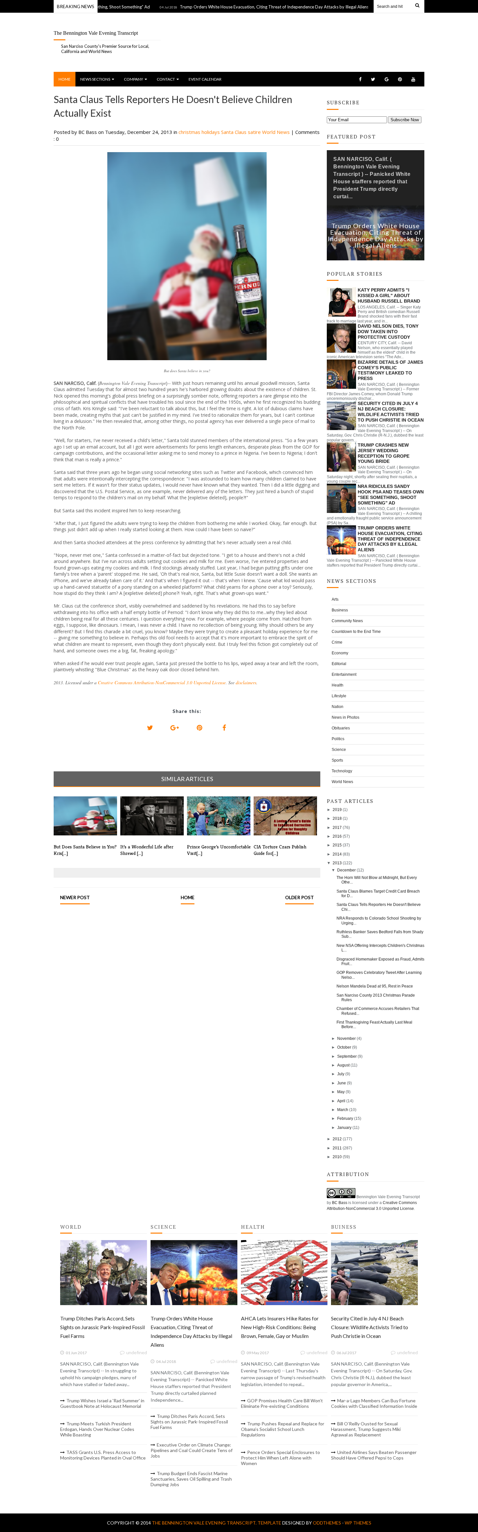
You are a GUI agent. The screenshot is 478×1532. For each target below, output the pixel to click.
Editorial (339, 663)
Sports (337, 760)
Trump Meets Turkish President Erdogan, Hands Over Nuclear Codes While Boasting (97, 1429)
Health (337, 685)
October (344, 1047)
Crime (337, 642)
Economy (340, 653)
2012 (337, 1139)
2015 (337, 845)
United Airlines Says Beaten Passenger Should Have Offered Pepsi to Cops (374, 1454)
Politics (338, 739)
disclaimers (246, 682)
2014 (337, 854)
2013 (337, 863)
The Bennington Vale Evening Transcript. (205, 1522)
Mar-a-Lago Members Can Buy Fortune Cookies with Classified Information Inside (374, 1403)
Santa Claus (234, 132)
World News (276, 132)
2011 (337, 1148)
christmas (190, 132)
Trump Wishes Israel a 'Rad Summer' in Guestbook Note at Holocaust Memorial (102, 1403)
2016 (337, 836)
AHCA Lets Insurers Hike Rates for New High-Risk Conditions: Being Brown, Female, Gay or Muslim (280, 1327)
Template (269, 1522)
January (344, 1127)
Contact (166, 79)
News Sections (95, 79)
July (340, 1074)
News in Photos (345, 717)
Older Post (299, 897)
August (343, 1065)
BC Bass (339, 1202)
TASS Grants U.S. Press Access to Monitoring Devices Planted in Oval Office (103, 1454)
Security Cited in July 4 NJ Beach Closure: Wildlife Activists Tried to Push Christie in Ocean (391, 411)
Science (339, 749)
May (341, 1092)
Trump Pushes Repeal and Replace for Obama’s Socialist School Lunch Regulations (282, 1429)
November (346, 1038)
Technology (342, 771)
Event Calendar (205, 79)
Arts (335, 599)
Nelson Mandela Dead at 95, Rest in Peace (375, 986)
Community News (347, 621)
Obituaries (341, 728)
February (345, 1118)
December (346, 870)
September (347, 1056)
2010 (337, 1157)
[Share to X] (149, 728)
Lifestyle (339, 696)
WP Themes (358, 1522)
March (342, 1109)
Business (340, 610)
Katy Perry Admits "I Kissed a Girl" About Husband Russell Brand (389, 295)
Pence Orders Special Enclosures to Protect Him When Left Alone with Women (280, 1457)
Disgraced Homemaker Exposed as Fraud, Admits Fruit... (380, 961)
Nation (337, 706)
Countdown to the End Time (356, 631)
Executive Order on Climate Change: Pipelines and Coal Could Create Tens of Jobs (191, 1450)
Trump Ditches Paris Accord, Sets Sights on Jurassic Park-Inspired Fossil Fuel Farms (102, 1327)
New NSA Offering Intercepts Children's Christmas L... (380, 947)
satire (255, 132)
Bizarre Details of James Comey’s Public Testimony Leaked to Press (390, 370)
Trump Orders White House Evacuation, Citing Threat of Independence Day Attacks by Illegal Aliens (243, 6)
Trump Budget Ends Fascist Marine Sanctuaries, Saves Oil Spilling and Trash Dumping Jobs (191, 1479)
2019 (337, 809)
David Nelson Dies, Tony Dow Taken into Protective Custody (388, 331)
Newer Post (75, 897)
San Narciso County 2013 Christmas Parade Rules (376, 997)
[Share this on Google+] (174, 728)
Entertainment (344, 674)
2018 (337, 818)
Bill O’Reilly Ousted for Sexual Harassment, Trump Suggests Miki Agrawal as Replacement (366, 1429)
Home (65, 79)
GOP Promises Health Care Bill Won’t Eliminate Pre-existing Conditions (282, 1403)
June (341, 1083)
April (341, 1101)
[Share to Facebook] (224, 728)
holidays (211, 132)
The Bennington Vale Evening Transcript (96, 33)
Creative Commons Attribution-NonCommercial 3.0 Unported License (162, 682)
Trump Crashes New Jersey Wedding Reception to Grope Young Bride (383, 453)
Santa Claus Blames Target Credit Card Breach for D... (378, 893)
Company (133, 79)
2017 (337, 827)
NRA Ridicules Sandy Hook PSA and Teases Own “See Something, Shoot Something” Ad (391, 494)
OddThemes (327, 1522)
